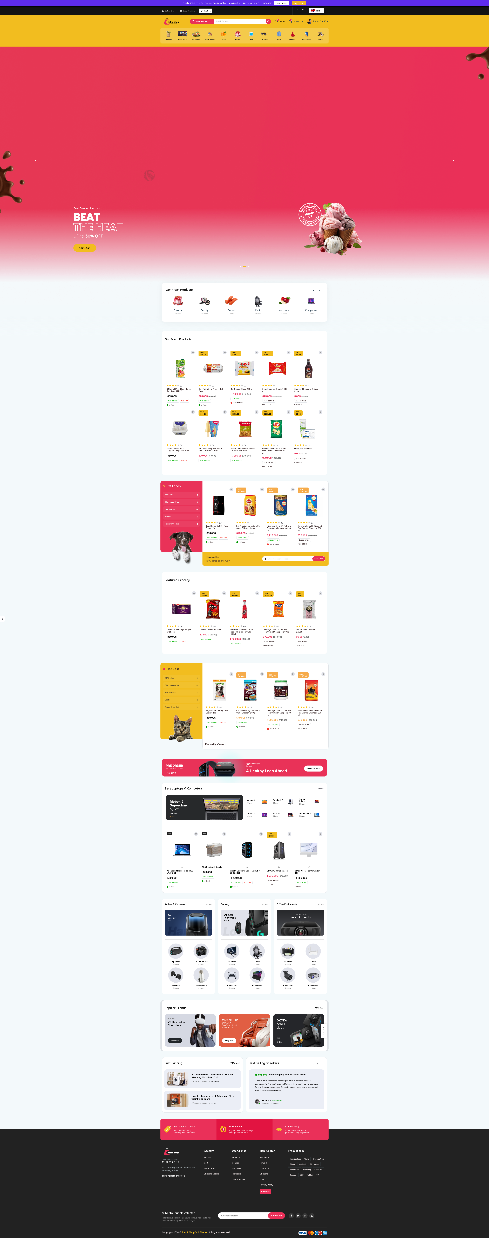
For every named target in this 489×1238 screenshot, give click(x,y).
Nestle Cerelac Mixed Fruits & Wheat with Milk (242, 449)
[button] (36, 160)
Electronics (182, 39)
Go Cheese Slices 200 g (241, 389)
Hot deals (236, 1168)
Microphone (201, 985)
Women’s (292, 39)
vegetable (196, 39)
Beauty (320, 39)
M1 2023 (276, 813)
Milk (251, 39)
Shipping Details (211, 1174)
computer (204, 310)
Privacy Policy (266, 1185)
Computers (231, 310)
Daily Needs (210, 39)
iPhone (292, 1164)
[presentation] (314, 290)
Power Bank (295, 1170)
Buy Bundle (299, 3)
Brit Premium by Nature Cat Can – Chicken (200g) (210, 449)
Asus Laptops (295, 1159)
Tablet (310, 1175)
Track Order (209, 1168)
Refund (263, 1163)
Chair (178, 310)
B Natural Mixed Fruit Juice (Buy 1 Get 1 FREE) (179, 390)
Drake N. (267, 1100)
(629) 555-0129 (170, 1162)
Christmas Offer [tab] (172, 502)
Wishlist (207, 1157)
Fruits (224, 39)
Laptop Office (302, 800)
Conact (235, 1163)
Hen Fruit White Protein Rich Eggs (211, 390)
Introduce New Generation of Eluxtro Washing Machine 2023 (212, 1076)
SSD (302, 1175)
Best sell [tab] (169, 516)
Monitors (232, 962)
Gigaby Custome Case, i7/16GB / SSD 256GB (245, 872)
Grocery (169, 39)
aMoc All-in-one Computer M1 (307, 872)
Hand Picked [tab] (170, 509)
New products (238, 1179)
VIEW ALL (319, 1008)
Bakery (237, 39)
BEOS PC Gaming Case (277, 871)
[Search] (268, 21)
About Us (236, 1157)
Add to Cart (85, 248)
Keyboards (257, 985)
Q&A (262, 1179)
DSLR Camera (311, 310)
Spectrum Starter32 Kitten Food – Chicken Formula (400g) (241, 632)
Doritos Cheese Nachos (210, 630)
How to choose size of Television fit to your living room (213, 1097)
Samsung (307, 1170)
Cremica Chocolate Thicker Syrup (306, 390)
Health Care (306, 39)
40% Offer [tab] (169, 495)
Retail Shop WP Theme (194, 1232)
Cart (206, 1163)
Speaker (176, 962)
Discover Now (313, 768)
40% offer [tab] (169, 678)
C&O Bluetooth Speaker (212, 867)
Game (306, 1159)
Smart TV (318, 1170)
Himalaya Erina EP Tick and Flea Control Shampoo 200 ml (274, 450)
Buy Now (207, 11)
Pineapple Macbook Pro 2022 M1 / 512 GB (180, 872)
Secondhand (304, 813)
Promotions (237, 1174)
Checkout (264, 1168)
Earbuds (176, 985)
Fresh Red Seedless (303, 448)
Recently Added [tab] (172, 524)
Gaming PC (278, 800)
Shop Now (175, 1041)
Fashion (265, 39)
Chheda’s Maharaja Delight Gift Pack (179, 631)
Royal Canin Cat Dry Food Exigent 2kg (217, 527)
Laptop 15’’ (251, 813)
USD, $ (298, 9)
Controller (257, 310)
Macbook (251, 800)
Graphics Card (318, 1159)
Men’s (279, 39)
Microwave (314, 1164)
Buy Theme (282, 3)
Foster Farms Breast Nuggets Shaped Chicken (178, 449)
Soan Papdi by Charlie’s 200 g (274, 390)
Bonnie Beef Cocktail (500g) (305, 631)
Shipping (264, 1174)
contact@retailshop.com (173, 1175)
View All (320, 788)
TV (317, 1175)
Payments (264, 1157)
